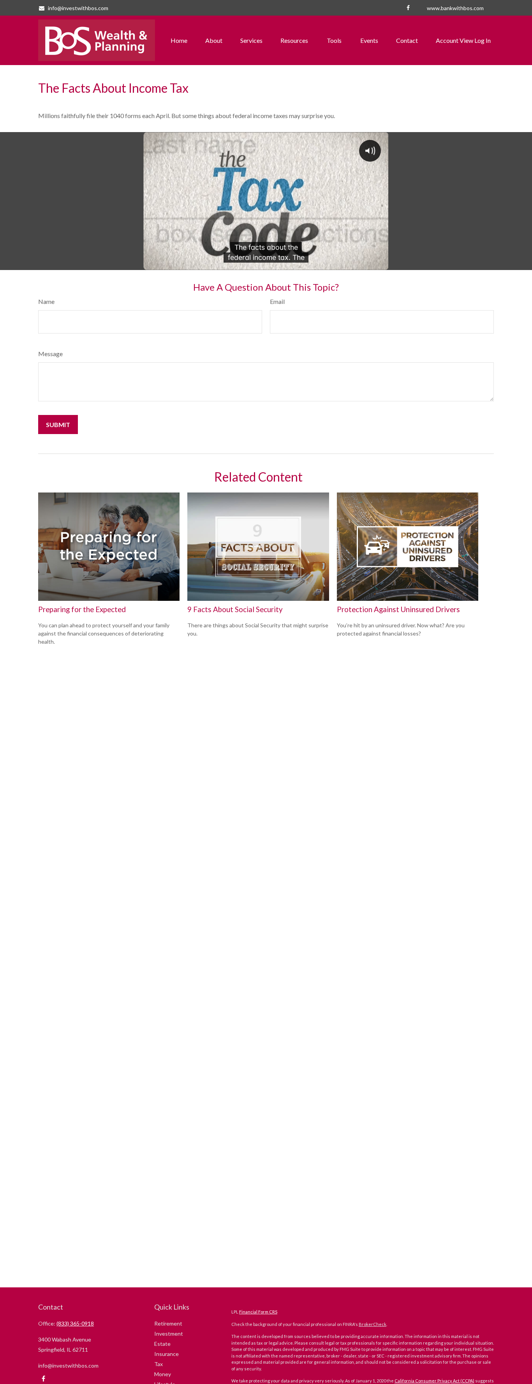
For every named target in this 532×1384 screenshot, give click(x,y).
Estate (162, 1343)
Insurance (166, 1353)
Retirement (168, 1323)
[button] (178, 40)
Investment (168, 1333)
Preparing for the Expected (82, 609)
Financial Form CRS (258, 1311)
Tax (158, 1364)
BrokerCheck (372, 1324)
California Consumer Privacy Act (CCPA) (434, 1380)
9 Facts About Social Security (235, 609)
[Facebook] (408, 8)
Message (50, 353)
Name (46, 301)
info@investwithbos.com (78, 8)
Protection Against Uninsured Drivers (398, 609)
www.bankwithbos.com (455, 8)
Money (162, 1374)
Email (277, 301)
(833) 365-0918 (75, 1323)
